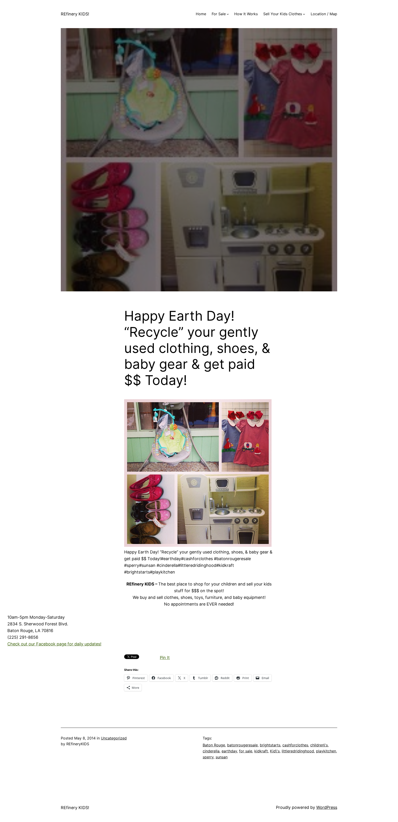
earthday (229, 751)
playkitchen (326, 751)
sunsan (222, 757)
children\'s (319, 745)
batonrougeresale (242, 745)
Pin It (165, 657)
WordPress (326, 807)
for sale (245, 751)
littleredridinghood (298, 751)
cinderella (211, 751)
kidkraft (261, 751)
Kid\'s (275, 751)
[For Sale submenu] (228, 14)
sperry (208, 757)
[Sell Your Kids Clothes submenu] (304, 14)
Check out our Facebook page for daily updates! (54, 644)
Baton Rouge (214, 745)
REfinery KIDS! (75, 14)
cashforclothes (295, 745)
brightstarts (270, 745)
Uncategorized (114, 738)
